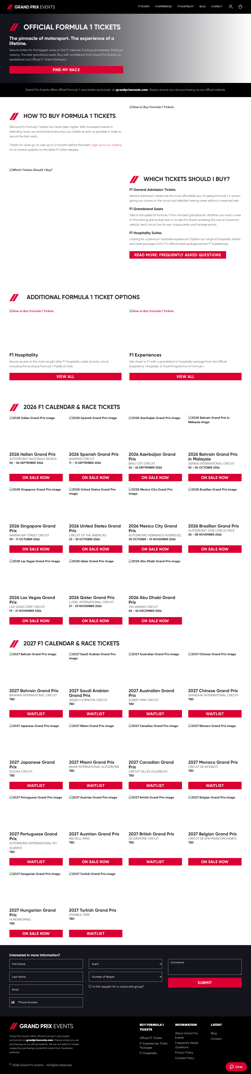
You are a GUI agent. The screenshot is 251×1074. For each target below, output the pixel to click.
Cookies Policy (184, 1058)
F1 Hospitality (185, 6)
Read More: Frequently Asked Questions (177, 255)
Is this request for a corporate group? (118, 986)
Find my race (66, 69)
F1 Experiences (163, 6)
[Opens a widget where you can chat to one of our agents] (236, 1067)
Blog (202, 6)
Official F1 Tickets (151, 1038)
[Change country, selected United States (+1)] (13, 1002)
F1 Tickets (143, 6)
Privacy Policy (184, 1052)
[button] (230, 7)
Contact (216, 6)
